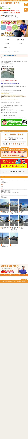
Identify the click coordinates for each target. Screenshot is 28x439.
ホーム (2, 51)
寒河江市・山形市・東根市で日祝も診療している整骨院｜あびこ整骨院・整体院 (11, 0)
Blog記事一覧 (5, 51)
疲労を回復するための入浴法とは (9, 55)
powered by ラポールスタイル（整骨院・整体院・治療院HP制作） (17, 281)
